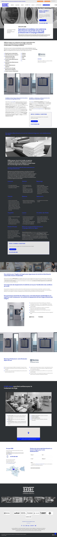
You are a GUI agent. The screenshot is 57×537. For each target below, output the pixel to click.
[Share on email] (35, 525)
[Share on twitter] (23, 525)
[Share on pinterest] (27, 525)
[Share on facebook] (21, 525)
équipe (32, 101)
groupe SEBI (13, 101)
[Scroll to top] (55, 533)
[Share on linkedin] (28, 525)
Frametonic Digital (3, 535)
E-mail (32, 458)
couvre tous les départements (38, 108)
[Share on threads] (25, 525)
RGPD (32, 462)
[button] (55, 5)
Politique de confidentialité (11, 534)
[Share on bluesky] (32, 525)
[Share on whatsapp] (30, 525)
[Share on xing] (34, 525)
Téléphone (44, 458)
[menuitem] (40, 1)
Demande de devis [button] (43, 20)
